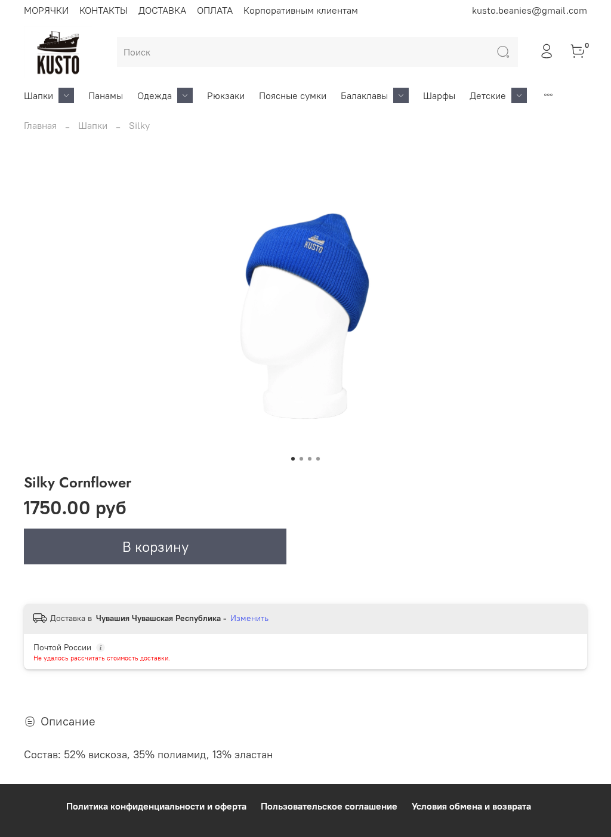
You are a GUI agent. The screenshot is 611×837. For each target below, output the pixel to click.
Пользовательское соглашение (329, 806)
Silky (139, 125)
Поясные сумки (292, 95)
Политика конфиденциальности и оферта (156, 806)
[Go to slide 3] (309, 459)
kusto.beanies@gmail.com (529, 10)
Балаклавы (364, 95)
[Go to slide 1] (293, 459)
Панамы (105, 95)
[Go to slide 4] (318, 459)
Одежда (154, 95)
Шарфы (439, 95)
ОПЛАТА (215, 10)
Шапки (38, 95)
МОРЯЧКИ (46, 10)
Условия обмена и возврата (471, 806)
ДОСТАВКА (162, 10)
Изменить (249, 618)
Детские (488, 95)
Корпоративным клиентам (300, 10)
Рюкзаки (226, 95)
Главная (40, 125)
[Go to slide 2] (301, 459)
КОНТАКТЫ (103, 10)
